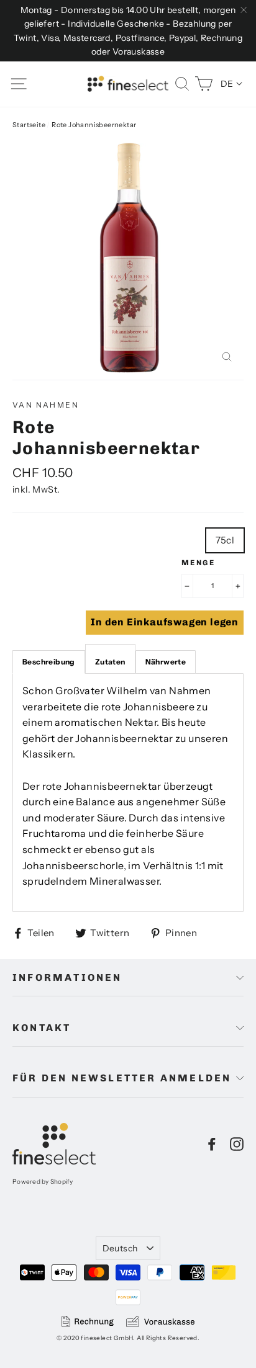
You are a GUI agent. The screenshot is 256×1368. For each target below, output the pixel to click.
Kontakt (41, 1028)
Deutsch (120, 1248)
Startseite (28, 124)
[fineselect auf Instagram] (237, 1143)
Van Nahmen (45, 404)
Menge (198, 562)
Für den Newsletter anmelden (121, 1078)
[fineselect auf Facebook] (212, 1143)
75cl (225, 540)
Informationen (67, 977)
